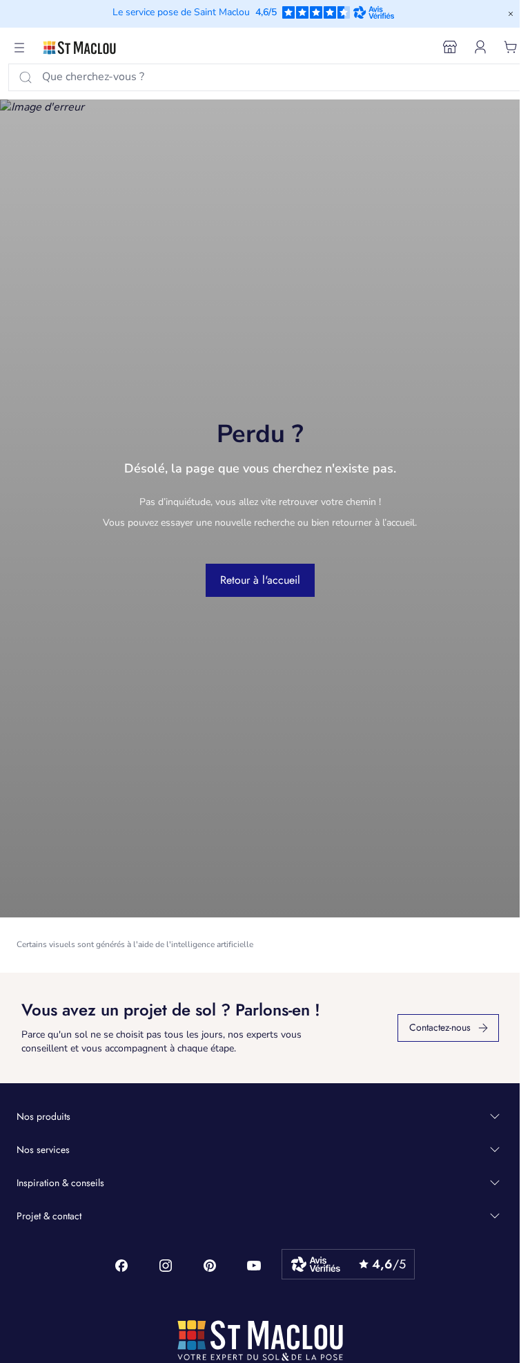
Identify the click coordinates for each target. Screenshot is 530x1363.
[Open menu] (19, 48)
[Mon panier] (511, 47)
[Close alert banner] (510, 14)
